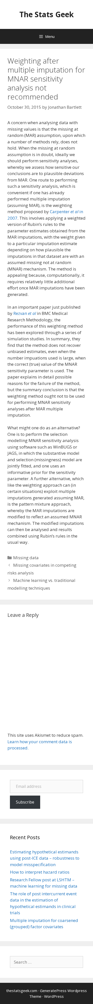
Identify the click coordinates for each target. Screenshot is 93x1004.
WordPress (54, 996)
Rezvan (24, 313)
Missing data (26, 557)
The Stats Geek (46, 14)
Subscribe (25, 802)
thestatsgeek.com (21, 990)
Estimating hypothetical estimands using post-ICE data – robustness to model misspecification (44, 858)
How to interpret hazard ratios (39, 872)
